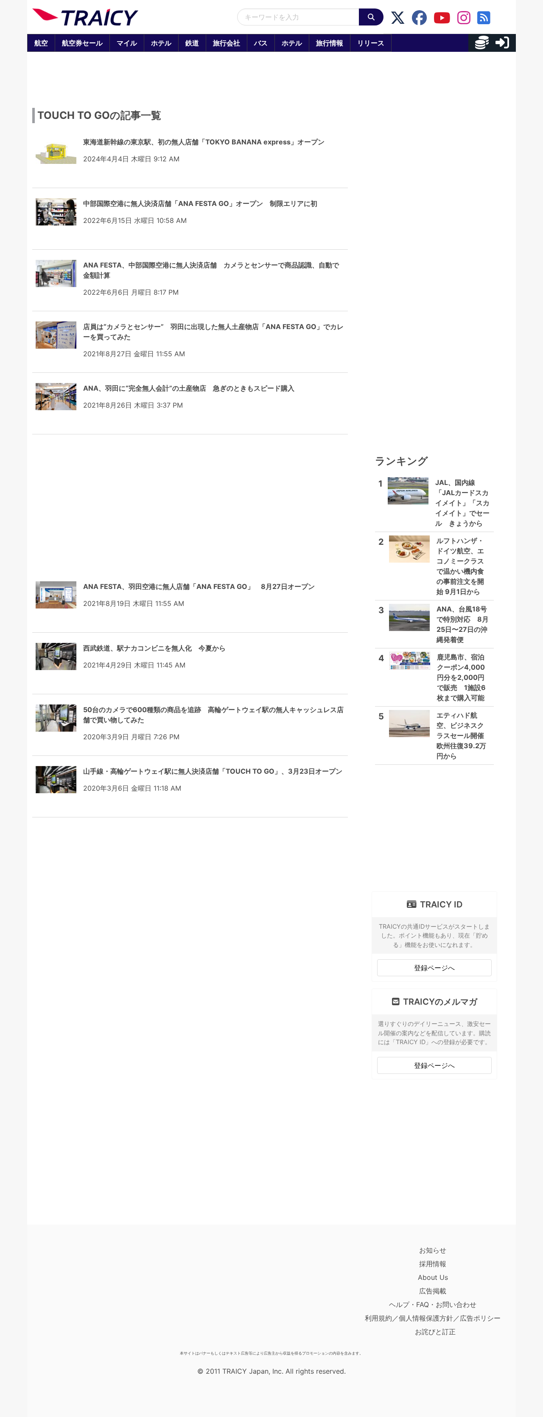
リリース (370, 43)
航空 (41, 43)
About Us (433, 1277)
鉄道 (192, 43)
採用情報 (432, 1263)
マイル (127, 43)
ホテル (161, 43)
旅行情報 (329, 43)
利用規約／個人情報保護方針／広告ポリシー (433, 1318)
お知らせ (432, 1250)
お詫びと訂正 (435, 1331)
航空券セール (82, 43)
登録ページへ (434, 967)
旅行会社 (226, 43)
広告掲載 (432, 1291)
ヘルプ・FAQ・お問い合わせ (432, 1304)
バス (261, 43)
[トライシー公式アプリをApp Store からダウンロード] (81, 1295)
